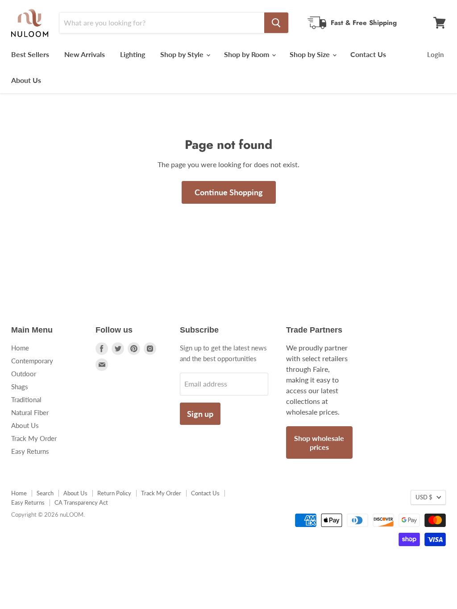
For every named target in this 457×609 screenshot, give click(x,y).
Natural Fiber (30, 412)
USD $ (423, 497)
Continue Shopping (229, 192)
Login (435, 54)
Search (45, 493)
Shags (19, 387)
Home (20, 348)
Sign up (200, 414)
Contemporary (32, 361)
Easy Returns (30, 451)
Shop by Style (182, 54)
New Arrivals (84, 54)
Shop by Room (247, 54)
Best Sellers (30, 54)
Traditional (26, 399)
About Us (26, 80)
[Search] (276, 22)
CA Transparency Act (81, 502)
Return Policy (114, 493)
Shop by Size (311, 54)
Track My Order (34, 438)
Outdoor (23, 374)
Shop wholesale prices (319, 442)
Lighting (132, 54)
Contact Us (368, 54)
